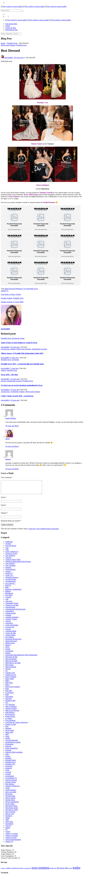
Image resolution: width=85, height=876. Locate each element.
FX (6, 671)
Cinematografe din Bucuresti (15, 609)
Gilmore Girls (10, 673)
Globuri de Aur (10, 675)
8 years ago (14, 358)
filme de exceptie (11, 661)
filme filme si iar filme (13, 663)
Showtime (8, 794)
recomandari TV (11, 778)
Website (4, 513)
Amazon (8, 557)
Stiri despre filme (11, 24)
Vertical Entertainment (13, 839)
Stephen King (10, 800)
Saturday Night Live (12, 786)
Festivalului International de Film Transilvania (21, 655)
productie (8, 768)
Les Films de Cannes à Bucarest (16, 722)
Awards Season (10, 579)
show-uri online (10, 792)
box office (8, 595)
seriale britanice (10, 790)
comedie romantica (11, 617)
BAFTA (8, 585)
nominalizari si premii (39, 349)
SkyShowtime (10, 796)
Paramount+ (9, 744)
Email (3, 505)
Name (3, 497)
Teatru (7, 818)
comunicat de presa (17, 868)
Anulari (8, 571)
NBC (7, 734)
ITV (6, 702)
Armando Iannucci (11, 577)
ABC (7, 550)
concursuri (9, 623)
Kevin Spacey (10, 714)
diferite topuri (10, 643)
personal (8, 750)
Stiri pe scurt (9, 814)
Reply (17, 426)
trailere (7, 26)
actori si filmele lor (11, 552)
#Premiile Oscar (32, 289)
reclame (8, 774)
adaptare (3, 868)
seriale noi (53, 868)
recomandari (9, 776)
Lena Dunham (10, 720)
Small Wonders (10, 418)
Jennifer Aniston (6, 298)
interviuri (8, 698)
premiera (44, 867)
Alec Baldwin (10, 555)
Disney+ (8, 645)
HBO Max (9, 683)
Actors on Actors (11, 554)
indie (7, 695)
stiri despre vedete (18, 338)
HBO (7, 681)
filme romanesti (10, 667)
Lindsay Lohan (10, 724)
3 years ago (14, 368)
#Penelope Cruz (21, 289)
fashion (13, 349)
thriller (70, 868)
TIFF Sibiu (9, 822)
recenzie (8, 772)
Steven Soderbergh (12, 802)
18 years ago (18, 57)
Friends (8, 669)
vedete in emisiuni (11, 836)
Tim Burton (9, 824)
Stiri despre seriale (11, 808)
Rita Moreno (9, 784)
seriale (7, 788)
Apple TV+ (9, 575)
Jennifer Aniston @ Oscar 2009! (12, 302)
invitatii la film (10, 700)
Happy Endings (10, 677)
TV (6, 830)
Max (7, 726)
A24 (6, 548)
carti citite (8, 601)
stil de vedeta (9, 804)
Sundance (8, 816)
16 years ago (15, 347)
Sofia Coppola (10, 798)
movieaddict (8, 57)
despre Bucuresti (11, 641)
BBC (7, 587)
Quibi (7, 770)
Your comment (7, 477)
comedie (8, 615)
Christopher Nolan (11, 603)
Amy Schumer (10, 565)
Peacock (8, 746)
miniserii (8, 728)
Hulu (7, 689)
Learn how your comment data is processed (43, 529)
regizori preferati (11, 780)
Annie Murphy (10, 569)
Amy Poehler (10, 563)
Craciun (8, 629)
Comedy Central (11, 619)
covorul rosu (5, 349)
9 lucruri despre (10, 546)
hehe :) (7, 685)
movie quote (9, 730)
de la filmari (9, 637)
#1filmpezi (9, 542)
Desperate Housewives (13, 639)
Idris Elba (8, 691)
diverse (3, 381)
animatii (8, 567)
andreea (8, 459)
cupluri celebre (10, 635)
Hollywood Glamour (8, 45)
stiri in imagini (10, 812)
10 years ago (15, 390)
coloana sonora (10, 613)
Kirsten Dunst (10, 716)
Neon (7, 736)
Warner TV (9, 841)
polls (7, 754)
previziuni (15, 360)
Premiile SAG (10, 764)
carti (6, 599)
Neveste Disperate (11, 740)
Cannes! (8, 597)
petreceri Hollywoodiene (14, 752)
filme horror (9, 665)
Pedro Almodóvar (11, 748)
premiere (8, 758)
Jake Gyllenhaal (10, 706)
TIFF (7, 820)
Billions (8, 591)
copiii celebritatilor (11, 625)
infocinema (9, 696)
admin (7, 439)
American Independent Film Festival (18, 561)
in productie (9, 693)
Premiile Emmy (10, 760)
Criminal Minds (10, 631)
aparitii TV (5, 291)
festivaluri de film (11, 30)
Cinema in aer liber (12, 605)
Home (3, 43)
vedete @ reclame (11, 834)
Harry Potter (9, 679)
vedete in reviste (11, 837)
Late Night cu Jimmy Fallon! (11, 294)
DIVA (7, 647)
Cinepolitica (9, 611)
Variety (7, 832)
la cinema (8, 718)
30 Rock (8, 544)
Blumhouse (9, 593)
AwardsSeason (10, 581)
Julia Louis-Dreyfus (12, 710)
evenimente (14, 392)
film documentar (11, 659)
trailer (76, 867)
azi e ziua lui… (10, 583)
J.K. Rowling (10, 704)
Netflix (7, 738)
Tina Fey (8, 826)
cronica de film (10, 28)
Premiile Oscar (12, 43)
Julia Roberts (9, 712)
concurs (8, 621)
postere (7, 756)
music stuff (9, 732)
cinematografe (10, 607)
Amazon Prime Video (12, 559)
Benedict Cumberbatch (13, 589)
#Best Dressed (10, 289)
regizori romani (10, 782)
